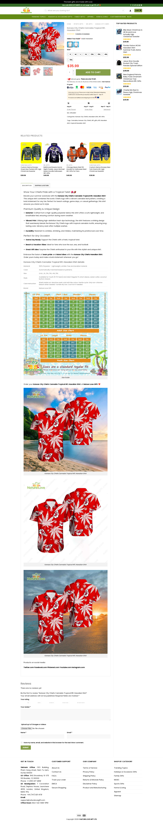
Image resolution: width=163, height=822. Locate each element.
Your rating (25, 699)
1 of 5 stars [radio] (23, 702)
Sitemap (117, 795)
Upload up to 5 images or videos (33, 724)
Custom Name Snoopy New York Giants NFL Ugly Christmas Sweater (99, 169)
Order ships (88, 109)
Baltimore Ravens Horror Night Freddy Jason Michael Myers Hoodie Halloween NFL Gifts (54, 170)
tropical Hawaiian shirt (78, 123)
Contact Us (56, 772)
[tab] (27, 185)
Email (69, 732)
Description (27, 185)
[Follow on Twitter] (135, 5)
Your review (26, 707)
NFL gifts (94, 120)
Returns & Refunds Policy (93, 780)
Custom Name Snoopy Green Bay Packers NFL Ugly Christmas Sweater (31, 169)
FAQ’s (54, 776)
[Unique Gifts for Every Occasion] (28, 10)
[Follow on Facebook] (130, 5)
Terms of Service (90, 768)
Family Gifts (80, 17)
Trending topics (38, 17)
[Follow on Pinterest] (139, 5)
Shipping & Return (42, 185)
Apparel (90, 17)
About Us (55, 768)
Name (23, 732)
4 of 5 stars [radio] (58, 702)
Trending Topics (121, 768)
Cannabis (74, 120)
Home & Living (102, 17)
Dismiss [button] (96, 2)
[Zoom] (23, 63)
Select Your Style (74, 39)
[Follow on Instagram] (133, 5)
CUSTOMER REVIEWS (118, 17)
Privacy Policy (88, 772)
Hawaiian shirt (93, 117)
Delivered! (107, 109)
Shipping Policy (89, 776)
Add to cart (93, 72)
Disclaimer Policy (90, 784)
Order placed (71, 109)
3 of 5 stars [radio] (45, 702)
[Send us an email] (137, 5)
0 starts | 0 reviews (83, 34)
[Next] (61, 43)
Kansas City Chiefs (102, 24)
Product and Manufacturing (94, 787)
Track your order (59, 780)
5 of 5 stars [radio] (73, 702)
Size (69, 50)
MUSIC (116, 780)
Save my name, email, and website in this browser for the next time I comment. (54, 743)
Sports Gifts (78, 24)
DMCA (54, 784)
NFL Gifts (89, 24)
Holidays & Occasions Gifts (60, 17)
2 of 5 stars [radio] (34, 702)
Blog (129, 17)
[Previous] (24, 43)
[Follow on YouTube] (141, 5)
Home (69, 24)
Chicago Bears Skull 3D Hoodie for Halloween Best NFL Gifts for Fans (76, 169)
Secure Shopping (59, 787)
